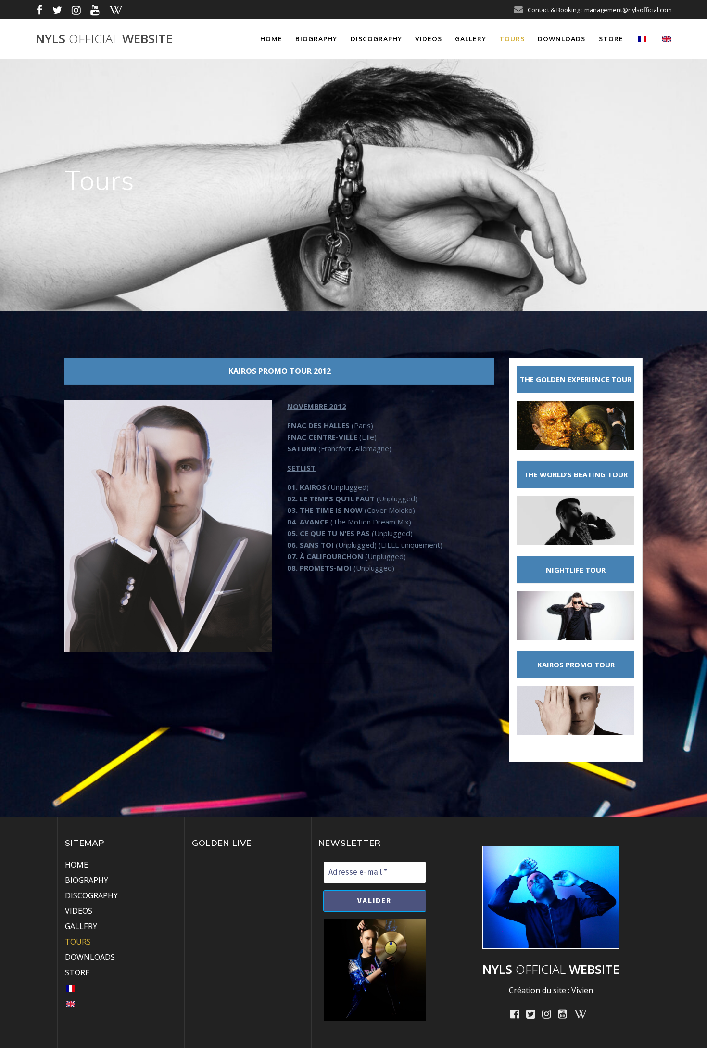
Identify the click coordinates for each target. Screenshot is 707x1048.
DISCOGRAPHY (376, 38)
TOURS (512, 38)
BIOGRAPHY (316, 38)
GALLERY (470, 38)
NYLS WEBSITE (104, 39)
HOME (271, 38)
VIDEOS (428, 38)
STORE (611, 38)
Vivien (582, 990)
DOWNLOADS (561, 38)
